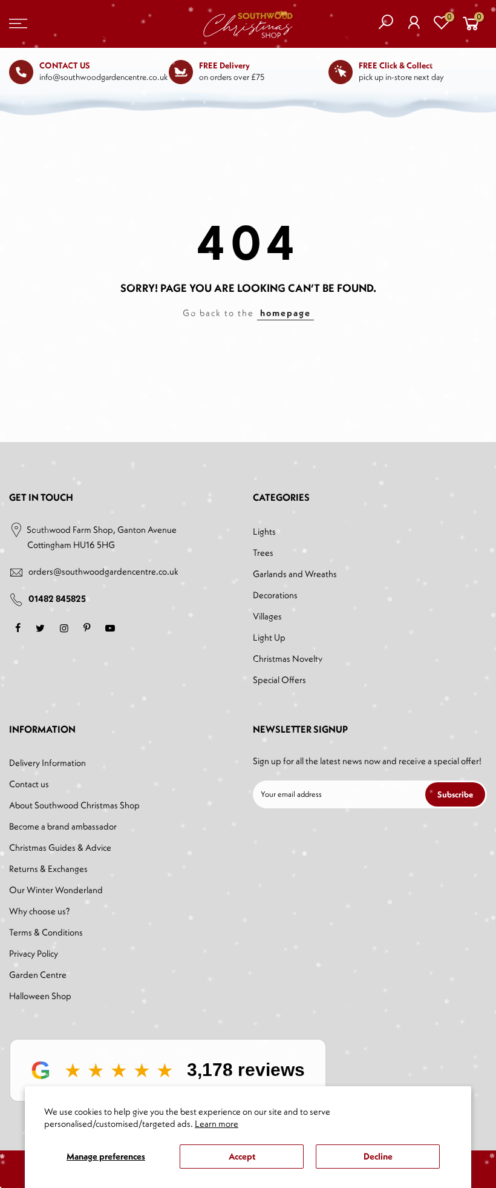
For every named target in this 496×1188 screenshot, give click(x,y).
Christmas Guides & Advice (60, 847)
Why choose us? (39, 911)
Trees (263, 552)
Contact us (29, 784)
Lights (264, 531)
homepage (285, 312)
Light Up (269, 637)
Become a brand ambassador (63, 826)
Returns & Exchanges (48, 868)
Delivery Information (47, 762)
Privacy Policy (33, 953)
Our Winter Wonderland (56, 890)
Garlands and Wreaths (295, 573)
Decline (378, 1156)
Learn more (216, 1123)
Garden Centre (38, 974)
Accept (242, 1156)
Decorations (275, 595)
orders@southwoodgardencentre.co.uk (103, 571)
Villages (267, 616)
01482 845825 (57, 598)
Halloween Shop (40, 996)
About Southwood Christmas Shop (74, 805)
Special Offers (279, 679)
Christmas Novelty (287, 658)
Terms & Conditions (46, 932)
